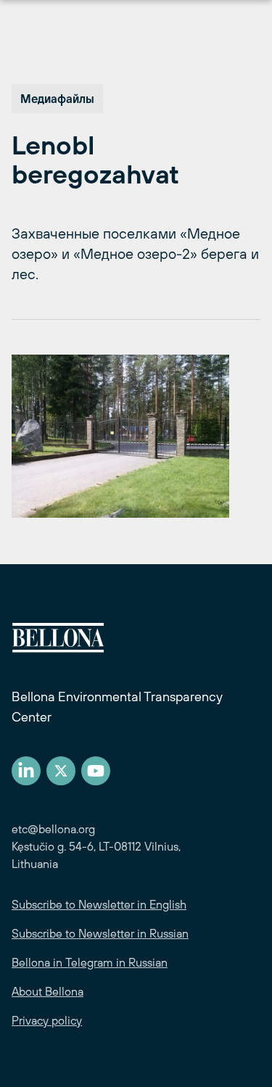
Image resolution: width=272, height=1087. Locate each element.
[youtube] (95, 770)
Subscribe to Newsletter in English (99, 904)
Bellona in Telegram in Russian (90, 962)
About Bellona (47, 991)
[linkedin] (26, 770)
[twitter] (60, 770)
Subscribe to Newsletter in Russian (100, 933)
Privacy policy (47, 1020)
